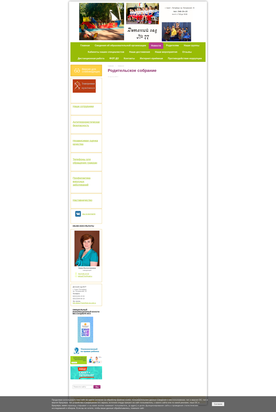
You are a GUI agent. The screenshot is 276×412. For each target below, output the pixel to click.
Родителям (172, 45)
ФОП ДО (114, 58)
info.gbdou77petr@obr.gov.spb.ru (84, 303)
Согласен (218, 404)
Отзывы (187, 52)
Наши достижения (139, 52)
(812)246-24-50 (83, 274)
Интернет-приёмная (151, 58)
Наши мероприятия (166, 52)
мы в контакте (88, 214)
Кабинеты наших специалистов (106, 52)
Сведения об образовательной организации (120, 45)
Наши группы (191, 45)
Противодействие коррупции (185, 58)
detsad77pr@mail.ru (85, 276)
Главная (85, 45)
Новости (156, 45)
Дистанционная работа (91, 58)
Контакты (129, 58)
